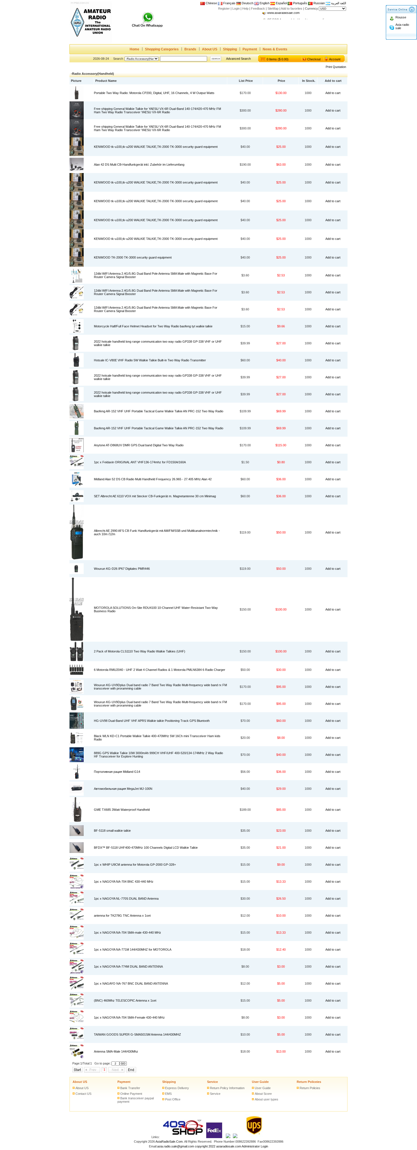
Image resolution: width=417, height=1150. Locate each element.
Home (134, 49)
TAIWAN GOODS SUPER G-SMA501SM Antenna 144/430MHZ (137, 1034)
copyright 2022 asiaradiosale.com (218, 1146)
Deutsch (247, 3)
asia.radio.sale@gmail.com (176, 1146)
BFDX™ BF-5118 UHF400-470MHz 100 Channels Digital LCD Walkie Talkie (146, 847)
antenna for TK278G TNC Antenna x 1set (122, 915)
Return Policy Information (227, 1088)
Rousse (400, 17)
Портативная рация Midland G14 (117, 771)
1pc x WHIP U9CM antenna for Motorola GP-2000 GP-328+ (135, 864)
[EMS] (228, 1137)
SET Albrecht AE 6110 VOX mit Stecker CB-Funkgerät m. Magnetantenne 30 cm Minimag (155, 496)
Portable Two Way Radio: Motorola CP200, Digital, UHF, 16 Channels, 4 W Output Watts (154, 93)
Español (281, 3)
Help (245, 8)
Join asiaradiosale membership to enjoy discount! (301, 15)
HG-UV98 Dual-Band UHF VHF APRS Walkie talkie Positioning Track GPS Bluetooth (152, 720)
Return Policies (310, 1088)
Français (228, 3)
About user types (266, 1099)
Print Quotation (336, 67)
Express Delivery (177, 1088)
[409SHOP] (182, 1137)
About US (209, 49)
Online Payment (131, 1093)
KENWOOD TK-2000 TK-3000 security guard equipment (133, 257)
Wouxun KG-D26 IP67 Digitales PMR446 (122, 568)
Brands (190, 49)
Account (334, 59)
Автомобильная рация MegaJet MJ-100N (123, 788)
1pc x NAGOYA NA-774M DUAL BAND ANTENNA (128, 966)
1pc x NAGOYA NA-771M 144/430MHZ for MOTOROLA (132, 949)
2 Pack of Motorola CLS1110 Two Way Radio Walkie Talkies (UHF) (139, 651)
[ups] (253, 1137)
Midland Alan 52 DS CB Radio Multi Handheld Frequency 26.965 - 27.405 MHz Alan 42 (153, 479)
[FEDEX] (214, 1137)
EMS (168, 1093)
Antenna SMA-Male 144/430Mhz (116, 1051)
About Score (263, 1093)
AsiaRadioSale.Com (169, 1141)
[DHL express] (235, 1137)
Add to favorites (291, 8)
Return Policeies (309, 1081)
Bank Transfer (130, 1088)
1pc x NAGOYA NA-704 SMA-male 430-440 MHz (127, 932)
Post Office (172, 1099)
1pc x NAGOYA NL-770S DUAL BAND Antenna (126, 898)
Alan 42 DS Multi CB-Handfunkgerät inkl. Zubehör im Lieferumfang (139, 164)
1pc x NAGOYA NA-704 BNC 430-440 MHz (123, 881)
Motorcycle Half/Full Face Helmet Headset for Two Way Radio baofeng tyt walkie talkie (153, 326)
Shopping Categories (162, 49)
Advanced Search (238, 58)
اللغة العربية (338, 3)
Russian (319, 3)
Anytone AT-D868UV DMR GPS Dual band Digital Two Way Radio (139, 445)
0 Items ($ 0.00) (277, 59)
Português (299, 3)
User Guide (260, 1081)
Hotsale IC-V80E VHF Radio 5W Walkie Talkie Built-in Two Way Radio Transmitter (150, 360)
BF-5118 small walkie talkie (112, 830)
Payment (250, 49)
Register (224, 8)
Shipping (230, 49)
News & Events (275, 49)
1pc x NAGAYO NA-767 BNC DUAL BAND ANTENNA (131, 983)
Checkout (314, 59)
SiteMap (273, 8)
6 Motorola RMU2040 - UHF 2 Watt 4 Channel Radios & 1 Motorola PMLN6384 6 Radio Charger (159, 669)
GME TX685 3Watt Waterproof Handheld (122, 809)
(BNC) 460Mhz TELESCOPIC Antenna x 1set (125, 1000)
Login (236, 8)
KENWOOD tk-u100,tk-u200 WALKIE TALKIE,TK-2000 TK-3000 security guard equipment (156, 146)
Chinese (211, 3)
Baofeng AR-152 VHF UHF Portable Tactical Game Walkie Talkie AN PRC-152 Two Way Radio (158, 411)
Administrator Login (255, 1146)
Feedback (258, 8)
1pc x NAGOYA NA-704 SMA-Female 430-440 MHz (129, 1017)
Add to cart (332, 93)
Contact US (83, 1093)
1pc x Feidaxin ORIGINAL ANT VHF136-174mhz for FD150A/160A (140, 462)
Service (212, 1081)
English (264, 3)
